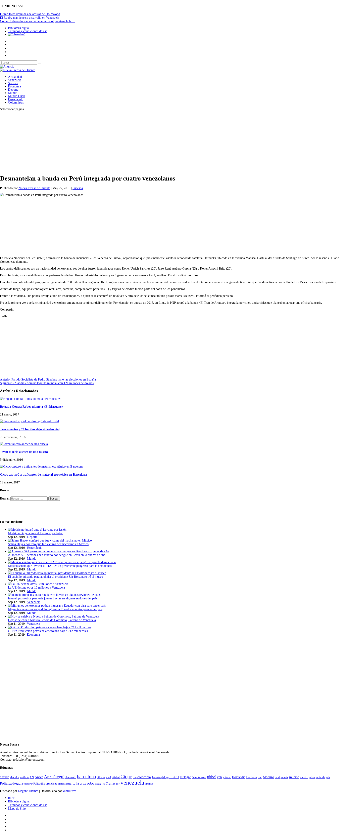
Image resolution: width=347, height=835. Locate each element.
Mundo (12, 92)
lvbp (260, 777)
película (320, 777)
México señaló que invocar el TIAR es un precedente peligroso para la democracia (60, 565)
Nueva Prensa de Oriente (34, 188)
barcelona (86, 776)
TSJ (118, 783)
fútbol (211, 777)
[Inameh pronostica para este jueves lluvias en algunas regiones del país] (54, 594)
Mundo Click (16, 96)
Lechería (251, 777)
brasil (108, 777)
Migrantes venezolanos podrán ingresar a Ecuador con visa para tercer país (55, 609)
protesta (61, 783)
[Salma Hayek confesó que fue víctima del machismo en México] (50, 540)
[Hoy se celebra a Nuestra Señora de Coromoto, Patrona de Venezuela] (53, 616)
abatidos (14, 777)
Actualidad (15, 76)
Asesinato (70, 777)
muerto (294, 777)
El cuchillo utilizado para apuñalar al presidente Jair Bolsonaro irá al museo (55, 576)
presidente (51, 783)
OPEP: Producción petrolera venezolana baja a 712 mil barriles (48, 631)
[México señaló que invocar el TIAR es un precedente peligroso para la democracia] (62, 562)
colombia (144, 777)
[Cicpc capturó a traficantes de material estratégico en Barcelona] (41, 466)
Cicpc (126, 776)
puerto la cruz (76, 783)
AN (32, 777)
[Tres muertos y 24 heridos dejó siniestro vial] (29, 421)
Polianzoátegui (10, 783)
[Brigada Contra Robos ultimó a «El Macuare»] (30, 398)
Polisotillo (39, 783)
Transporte (100, 784)
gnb (219, 777)
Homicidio (238, 777)
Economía (14, 86)
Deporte (13, 89)
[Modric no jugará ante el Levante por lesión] (37, 529)
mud (277, 777)
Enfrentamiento (199, 777)
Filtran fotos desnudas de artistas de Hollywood (30, 14)
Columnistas (16, 102)
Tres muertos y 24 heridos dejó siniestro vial (29, 429)
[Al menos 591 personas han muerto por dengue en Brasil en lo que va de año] (58, 551)
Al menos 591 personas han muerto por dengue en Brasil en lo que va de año (56, 555)
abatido (4, 777)
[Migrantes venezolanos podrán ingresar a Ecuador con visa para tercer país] (57, 605)
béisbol (116, 777)
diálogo (164, 777)
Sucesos (13, 83)
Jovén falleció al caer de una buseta (24, 451)
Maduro (268, 777)
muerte (284, 777)
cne (135, 777)
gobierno (227, 777)
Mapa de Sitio (17, 808)
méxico (304, 777)
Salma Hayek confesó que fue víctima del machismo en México (48, 544)
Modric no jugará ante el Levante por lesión (35, 533)
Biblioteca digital (19, 28)
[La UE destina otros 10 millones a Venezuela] (38, 584)
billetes (101, 777)
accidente (24, 777)
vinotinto (149, 783)
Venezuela (14, 80)
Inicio (11, 797)
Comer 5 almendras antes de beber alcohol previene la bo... (37, 21)
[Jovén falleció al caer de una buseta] (24, 444)
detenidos (156, 777)
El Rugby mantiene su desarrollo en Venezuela (29, 17)
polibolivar (27, 784)
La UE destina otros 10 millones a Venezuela (36, 587)
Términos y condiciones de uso (27, 31)
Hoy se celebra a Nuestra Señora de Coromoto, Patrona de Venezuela (52, 620)
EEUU (174, 777)
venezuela (132, 782)
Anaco (39, 777)
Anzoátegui (54, 776)
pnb (328, 777)
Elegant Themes (28, 791)
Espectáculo (15, 99)
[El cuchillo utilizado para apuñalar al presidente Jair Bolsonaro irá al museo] (57, 573)
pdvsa (312, 777)
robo (90, 783)
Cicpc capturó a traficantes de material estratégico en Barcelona (43, 474)
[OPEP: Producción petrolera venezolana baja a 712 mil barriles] (49, 627)
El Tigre (185, 777)
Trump (110, 783)
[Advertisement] (120, 142)
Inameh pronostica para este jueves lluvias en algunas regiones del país (52, 598)
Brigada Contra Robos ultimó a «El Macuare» (31, 406)
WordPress (69, 791)
